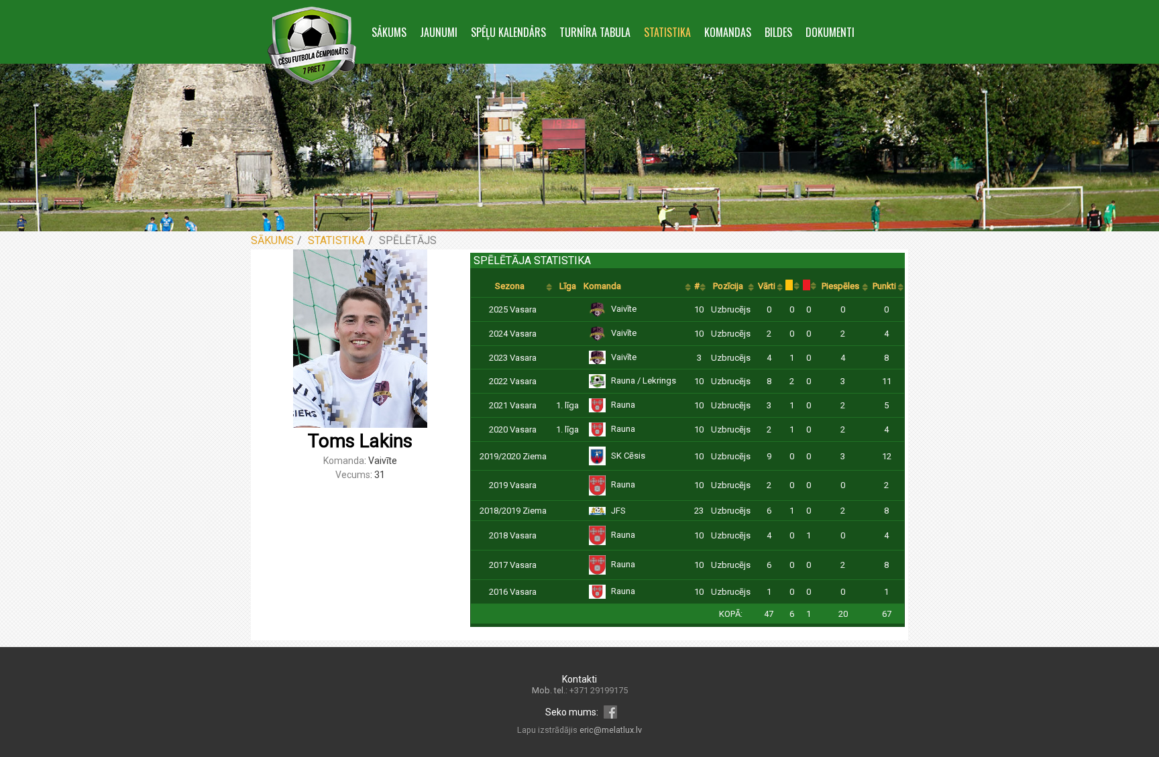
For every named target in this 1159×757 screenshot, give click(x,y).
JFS (618, 511)
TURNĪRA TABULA (594, 32)
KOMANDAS (727, 32)
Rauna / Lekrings (643, 380)
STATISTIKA (667, 32)
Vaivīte (624, 309)
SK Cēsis (628, 456)
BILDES (778, 32)
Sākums (272, 240)
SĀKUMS (389, 32)
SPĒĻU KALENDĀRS (508, 32)
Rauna (623, 405)
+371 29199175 (598, 690)
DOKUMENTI (830, 32)
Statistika (336, 240)
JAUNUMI (438, 32)
